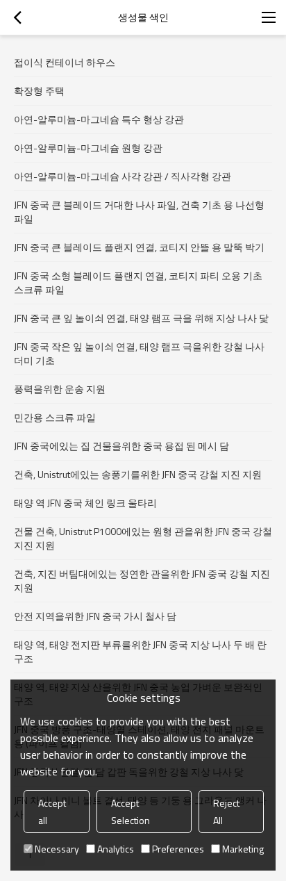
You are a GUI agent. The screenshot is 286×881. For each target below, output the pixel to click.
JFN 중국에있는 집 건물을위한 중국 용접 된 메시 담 (121, 445)
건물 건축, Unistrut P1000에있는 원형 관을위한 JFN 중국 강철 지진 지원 (143, 538)
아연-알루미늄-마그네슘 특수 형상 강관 (99, 119)
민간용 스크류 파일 (55, 417)
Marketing (243, 848)
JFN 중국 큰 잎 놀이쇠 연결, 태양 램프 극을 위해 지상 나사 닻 (141, 318)
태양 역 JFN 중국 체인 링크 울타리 (85, 502)
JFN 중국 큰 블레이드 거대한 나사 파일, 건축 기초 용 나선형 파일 (139, 211)
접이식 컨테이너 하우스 (64, 62)
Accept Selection (130, 812)
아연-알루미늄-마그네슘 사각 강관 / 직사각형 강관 (122, 176)
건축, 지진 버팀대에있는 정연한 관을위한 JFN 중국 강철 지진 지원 (142, 580)
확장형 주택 (39, 90)
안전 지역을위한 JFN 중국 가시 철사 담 (95, 616)
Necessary (57, 848)
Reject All (226, 812)
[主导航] (268, 17)
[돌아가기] (17, 17)
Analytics (115, 848)
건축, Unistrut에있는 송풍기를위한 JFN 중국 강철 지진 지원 (138, 474)
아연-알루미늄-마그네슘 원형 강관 (88, 147)
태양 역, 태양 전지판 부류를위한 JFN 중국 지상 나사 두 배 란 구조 (140, 651)
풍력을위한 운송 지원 (60, 388)
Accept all (52, 812)
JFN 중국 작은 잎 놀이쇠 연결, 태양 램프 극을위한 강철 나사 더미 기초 (139, 353)
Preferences (178, 848)
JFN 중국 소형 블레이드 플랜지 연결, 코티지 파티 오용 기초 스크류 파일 (138, 282)
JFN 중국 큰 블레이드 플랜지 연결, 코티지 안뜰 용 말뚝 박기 (139, 247)
